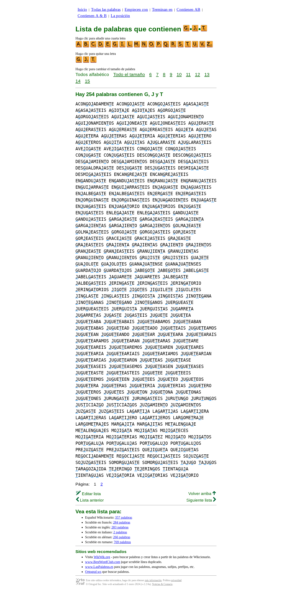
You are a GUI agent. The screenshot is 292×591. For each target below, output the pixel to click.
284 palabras (121, 522)
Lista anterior (91, 500)
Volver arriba (200, 493)
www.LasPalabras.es (99, 567)
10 (179, 74)
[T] (188, 46)
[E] (108, 46)
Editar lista (91, 494)
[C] (93, 46)
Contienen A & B (92, 15)
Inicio (82, 9)
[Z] (210, 46)
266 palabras (121, 537)
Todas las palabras (106, 9)
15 (87, 81)
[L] (130, 46)
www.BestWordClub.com (102, 562)
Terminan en (162, 9)
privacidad (176, 580)
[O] (151, 46)
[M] (137, 46)
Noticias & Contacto (162, 584)
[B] (86, 46)
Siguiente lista (199, 500)
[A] (79, 46)
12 (197, 74)
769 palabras (122, 542)
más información (153, 580)
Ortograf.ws (93, 571)
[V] (202, 46)
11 (188, 74)
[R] (173, 46)
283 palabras (119, 527)
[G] (115, 46)
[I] (122, 46)
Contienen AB (188, 9)
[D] (101, 46)
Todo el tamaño (129, 74)
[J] (86, 62)
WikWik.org (102, 557)
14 (78, 81)
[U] (195, 46)
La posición (120, 15)
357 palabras (123, 517)
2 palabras (120, 532)
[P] (159, 46)
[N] (144, 46)
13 (206, 74)
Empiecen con (136, 9)
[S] (180, 46)
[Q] (166, 46)
